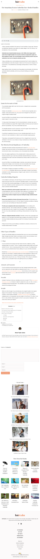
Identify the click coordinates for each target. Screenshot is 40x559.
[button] (38, 1)
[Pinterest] (21, 524)
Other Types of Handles (7, 313)
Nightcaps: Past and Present (7, 324)
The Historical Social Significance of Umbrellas (12, 310)
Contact (20, 548)
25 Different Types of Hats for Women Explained (20, 425)
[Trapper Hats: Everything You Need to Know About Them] (20, 432)
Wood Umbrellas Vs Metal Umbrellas (35, 470)
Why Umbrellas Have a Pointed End (5, 487)
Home (17, 5)
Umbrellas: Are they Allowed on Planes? (15, 487)
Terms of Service (20, 545)
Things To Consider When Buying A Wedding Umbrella (25, 472)
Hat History (20, 537)
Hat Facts (20, 533)
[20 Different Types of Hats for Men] (20, 446)
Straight (4, 319)
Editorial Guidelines (20, 543)
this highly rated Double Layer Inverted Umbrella (17, 251)
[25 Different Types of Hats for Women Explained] (20, 418)
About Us (20, 541)
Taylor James (15, 9)
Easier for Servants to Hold (7, 308)
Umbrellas (21, 5)
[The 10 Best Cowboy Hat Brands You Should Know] (20, 404)
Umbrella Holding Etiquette (7, 311)
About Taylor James (20, 332)
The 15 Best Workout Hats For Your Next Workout (20, 396)
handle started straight (17, 111)
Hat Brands (20, 529)
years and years (31, 147)
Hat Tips (20, 531)
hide (14, 306)
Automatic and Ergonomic (8, 316)
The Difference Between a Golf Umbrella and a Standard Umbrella (5, 504)
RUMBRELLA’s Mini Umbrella (24, 294)
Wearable (5, 318)
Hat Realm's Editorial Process (32, 336)
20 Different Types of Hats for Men (20, 453)
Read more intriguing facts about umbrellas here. (12, 302)
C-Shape (5, 315)
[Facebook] (18, 524)
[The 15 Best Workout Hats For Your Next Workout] (20, 390)
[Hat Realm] (20, 1)
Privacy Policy (20, 546)
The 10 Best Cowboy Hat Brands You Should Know (20, 410)
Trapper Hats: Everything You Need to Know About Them (20, 439)
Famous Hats (20, 535)
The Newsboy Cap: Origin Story (7, 325)
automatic (13, 272)
